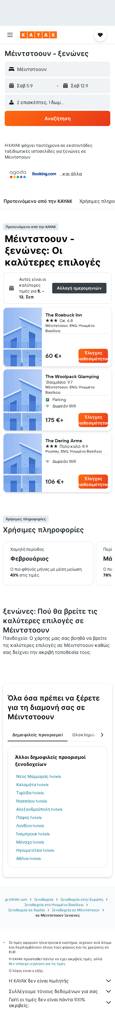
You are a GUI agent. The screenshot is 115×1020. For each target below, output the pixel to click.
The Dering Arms (63, 440)
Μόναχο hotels (30, 842)
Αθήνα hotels (28, 858)
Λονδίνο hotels (30, 825)
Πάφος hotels (29, 817)
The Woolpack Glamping (72, 376)
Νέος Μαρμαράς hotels (38, 776)
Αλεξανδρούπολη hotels (39, 809)
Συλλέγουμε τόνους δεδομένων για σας (53, 991)
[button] (10, 34)
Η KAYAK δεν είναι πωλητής (39, 981)
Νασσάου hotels (31, 801)
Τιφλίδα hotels (30, 792)
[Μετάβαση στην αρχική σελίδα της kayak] (38, 34)
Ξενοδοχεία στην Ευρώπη (81, 899)
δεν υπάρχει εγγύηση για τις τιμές (37, 963)
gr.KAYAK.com (16, 899)
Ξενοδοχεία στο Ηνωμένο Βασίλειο (53, 904)
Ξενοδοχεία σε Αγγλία (26, 910)
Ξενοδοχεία (43, 899)
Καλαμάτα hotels (32, 784)
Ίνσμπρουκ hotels (33, 834)
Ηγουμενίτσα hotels (35, 850)
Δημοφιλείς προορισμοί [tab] (37, 734)
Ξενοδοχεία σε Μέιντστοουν (76, 910)
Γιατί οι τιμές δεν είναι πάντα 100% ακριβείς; (47, 1002)
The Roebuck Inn (63, 315)
